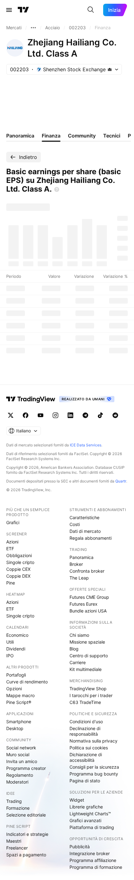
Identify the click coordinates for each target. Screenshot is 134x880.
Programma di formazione (95, 867)
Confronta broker (86, 571)
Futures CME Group (89, 597)
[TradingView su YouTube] (40, 415)
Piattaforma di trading (91, 827)
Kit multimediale (85, 669)
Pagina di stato (84, 780)
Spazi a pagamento (26, 854)
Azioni (12, 541)
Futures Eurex (83, 604)
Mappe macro (20, 695)
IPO (10, 655)
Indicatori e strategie (27, 834)
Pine (10, 582)
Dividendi (15, 648)
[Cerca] (90, 10)
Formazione (18, 808)
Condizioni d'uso (86, 721)
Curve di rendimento (27, 681)
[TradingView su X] (10, 415)
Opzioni (14, 688)
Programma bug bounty (93, 773)
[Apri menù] (9, 10)
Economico (17, 635)
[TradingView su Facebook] (25, 415)
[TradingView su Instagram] (55, 415)
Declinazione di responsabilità (84, 731)
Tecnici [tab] (111, 136)
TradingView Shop (88, 688)
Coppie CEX (18, 569)
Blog (74, 648)
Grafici (12, 522)
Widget (76, 800)
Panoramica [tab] (20, 136)
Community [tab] (82, 136)
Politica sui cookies (88, 747)
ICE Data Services (85, 445)
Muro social (17, 754)
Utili (10, 642)
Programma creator (26, 768)
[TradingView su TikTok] (100, 415)
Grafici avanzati (85, 820)
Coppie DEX (18, 576)
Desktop (14, 728)
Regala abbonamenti (90, 538)
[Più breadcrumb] (33, 27)
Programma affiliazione (92, 860)
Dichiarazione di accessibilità (85, 757)
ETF (10, 548)
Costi (74, 524)
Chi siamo (79, 635)
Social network (21, 747)
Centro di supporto (88, 655)
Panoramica (81, 557)
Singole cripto (20, 562)
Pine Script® (18, 702)
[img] (109, 69)
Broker (76, 564)
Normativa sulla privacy (93, 740)
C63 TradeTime (85, 702)
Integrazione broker (89, 853)
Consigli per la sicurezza (94, 767)
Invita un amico (21, 761)
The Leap (79, 577)
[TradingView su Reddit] (115, 415)
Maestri (13, 841)
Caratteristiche (84, 517)
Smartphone (18, 721)
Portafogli (16, 674)
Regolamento (19, 775)
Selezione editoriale (26, 814)
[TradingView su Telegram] (85, 415)
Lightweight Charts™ (90, 813)
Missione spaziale (87, 642)
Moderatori (17, 782)
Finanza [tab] (51, 136)
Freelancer (17, 847)
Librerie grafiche (86, 806)
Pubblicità (79, 846)
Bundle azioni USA (88, 610)
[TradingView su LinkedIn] (70, 415)
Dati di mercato (85, 531)
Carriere (77, 662)
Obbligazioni (19, 555)
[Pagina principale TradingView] (23, 10)
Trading (14, 801)
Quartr (120, 481)
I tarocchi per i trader (90, 695)
